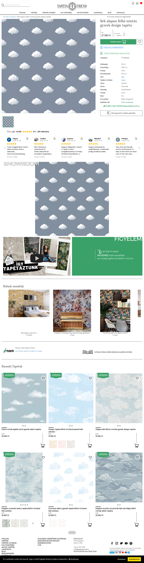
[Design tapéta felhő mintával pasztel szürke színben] (71, 444)
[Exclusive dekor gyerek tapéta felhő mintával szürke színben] (53, 523)
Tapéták (13, 17)
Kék (122, 77)
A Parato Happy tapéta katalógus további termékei (113, 352)
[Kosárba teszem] (42, 446)
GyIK (39, 545)
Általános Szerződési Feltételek (52, 539)
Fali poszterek (8, 545)
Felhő (123, 80)
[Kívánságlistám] (141, 3)
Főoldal (6, 17)
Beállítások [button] (74, 559)
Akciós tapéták (8, 547)
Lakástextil (6, 549)
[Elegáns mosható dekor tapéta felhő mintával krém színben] (15, 523)
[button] (139, 147)
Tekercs (119, 35)
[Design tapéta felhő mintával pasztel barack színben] (53, 444)
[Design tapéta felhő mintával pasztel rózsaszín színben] (62, 444)
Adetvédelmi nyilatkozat (48, 541)
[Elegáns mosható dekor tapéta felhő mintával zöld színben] (24, 523)
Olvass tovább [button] (12, 157)
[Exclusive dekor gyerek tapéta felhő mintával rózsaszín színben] (62, 523)
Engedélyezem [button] (134, 559)
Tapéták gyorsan (9, 543)
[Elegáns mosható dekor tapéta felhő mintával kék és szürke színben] (33, 523)
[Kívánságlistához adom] (139, 41)
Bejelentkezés (8, 554)
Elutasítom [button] (121, 559)
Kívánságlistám (44, 543)
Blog (4, 551)
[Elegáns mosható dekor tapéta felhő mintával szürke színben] (6, 523)
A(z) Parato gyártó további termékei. (28, 351)
